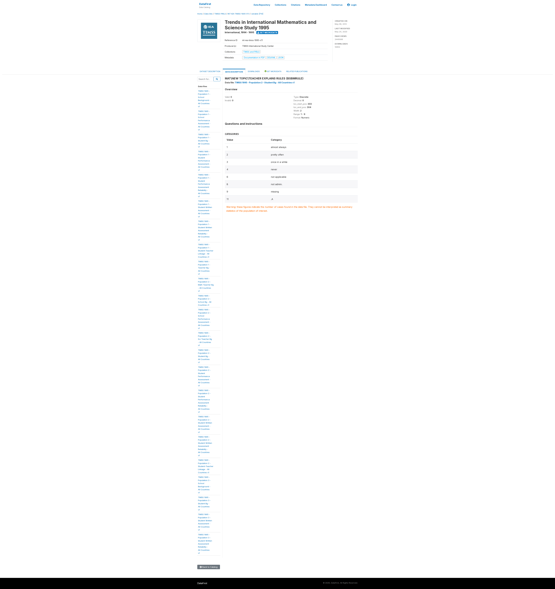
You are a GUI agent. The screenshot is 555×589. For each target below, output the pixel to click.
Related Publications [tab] (297, 71)
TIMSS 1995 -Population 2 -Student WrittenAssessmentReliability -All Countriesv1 (205, 446)
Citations (295, 5)
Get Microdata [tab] (273, 71)
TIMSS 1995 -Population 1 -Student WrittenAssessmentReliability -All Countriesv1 (205, 230)
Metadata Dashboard (316, 5)
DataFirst (205, 3)
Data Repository (262, 5)
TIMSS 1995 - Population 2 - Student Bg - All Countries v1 (265, 82)
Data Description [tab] (234, 72)
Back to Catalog (210, 567)
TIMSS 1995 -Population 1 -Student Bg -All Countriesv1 (204, 140)
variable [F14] (257, 14)
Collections (280, 5)
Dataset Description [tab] (210, 71)
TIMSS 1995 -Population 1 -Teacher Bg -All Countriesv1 (204, 267)
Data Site (208, 14)
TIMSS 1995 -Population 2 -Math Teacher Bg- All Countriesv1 (206, 284)
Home (199, 14)
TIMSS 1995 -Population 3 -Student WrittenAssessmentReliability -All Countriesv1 (205, 543)
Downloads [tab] (254, 71)
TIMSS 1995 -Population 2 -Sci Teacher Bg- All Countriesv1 (205, 339)
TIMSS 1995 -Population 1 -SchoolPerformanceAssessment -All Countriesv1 (204, 120)
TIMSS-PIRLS (220, 14)
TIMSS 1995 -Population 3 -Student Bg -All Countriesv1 (204, 503)
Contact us (337, 5)
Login (354, 5)
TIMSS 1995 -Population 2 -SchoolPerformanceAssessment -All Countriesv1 (204, 318)
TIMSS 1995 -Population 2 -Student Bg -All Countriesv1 (204, 356)
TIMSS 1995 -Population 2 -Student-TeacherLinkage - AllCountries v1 (205, 466)
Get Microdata (268, 32)
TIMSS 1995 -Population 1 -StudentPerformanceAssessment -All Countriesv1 (204, 160)
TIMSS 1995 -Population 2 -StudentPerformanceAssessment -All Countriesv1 (204, 376)
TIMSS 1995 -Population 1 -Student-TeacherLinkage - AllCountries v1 (205, 250)
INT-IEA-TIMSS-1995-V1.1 (238, 14)
